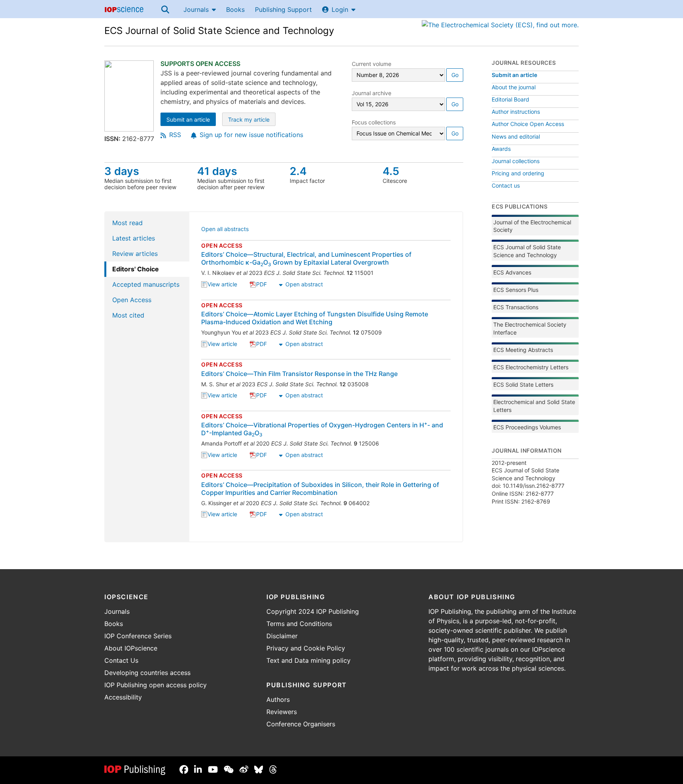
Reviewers (281, 712)
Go (454, 74)
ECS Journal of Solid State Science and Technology (219, 30)
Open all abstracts (225, 230)
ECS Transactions (515, 307)
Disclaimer (282, 636)
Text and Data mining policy (308, 660)
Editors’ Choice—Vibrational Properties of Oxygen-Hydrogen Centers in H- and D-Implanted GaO (322, 429)
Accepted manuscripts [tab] (145, 284)
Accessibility (123, 697)
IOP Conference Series (138, 636)
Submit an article (191, 120)
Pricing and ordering (518, 173)
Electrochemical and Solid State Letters (534, 406)
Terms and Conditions (299, 624)
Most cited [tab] (128, 315)
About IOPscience (130, 648)
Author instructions (516, 111)
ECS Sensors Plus (515, 289)
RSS (175, 135)
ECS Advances (512, 272)
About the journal (514, 87)
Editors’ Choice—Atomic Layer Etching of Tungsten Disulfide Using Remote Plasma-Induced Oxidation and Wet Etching (314, 318)
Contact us (506, 185)
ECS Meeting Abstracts (523, 349)
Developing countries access (147, 673)
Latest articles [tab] (133, 238)
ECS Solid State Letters (523, 384)
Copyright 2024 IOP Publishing (312, 611)
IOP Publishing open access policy (155, 685)
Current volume (371, 63)
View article (222, 285)
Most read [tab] (127, 223)
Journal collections (516, 161)
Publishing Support (283, 9)
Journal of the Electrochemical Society (532, 226)
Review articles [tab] (135, 254)
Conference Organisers (300, 724)
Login (340, 9)
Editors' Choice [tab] (135, 269)
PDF (261, 285)
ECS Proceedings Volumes (527, 427)
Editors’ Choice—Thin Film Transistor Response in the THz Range (299, 374)
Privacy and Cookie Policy (305, 648)
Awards (501, 148)
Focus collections (374, 122)
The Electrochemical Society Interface (529, 328)
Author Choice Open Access (528, 123)
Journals (196, 9)
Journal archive (371, 93)
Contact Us (121, 660)
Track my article (251, 120)
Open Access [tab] (131, 300)
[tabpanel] (326, 376)
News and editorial (516, 136)
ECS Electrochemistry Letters (530, 367)
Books (235, 9)
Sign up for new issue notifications (251, 135)
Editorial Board (510, 99)
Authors (278, 699)
